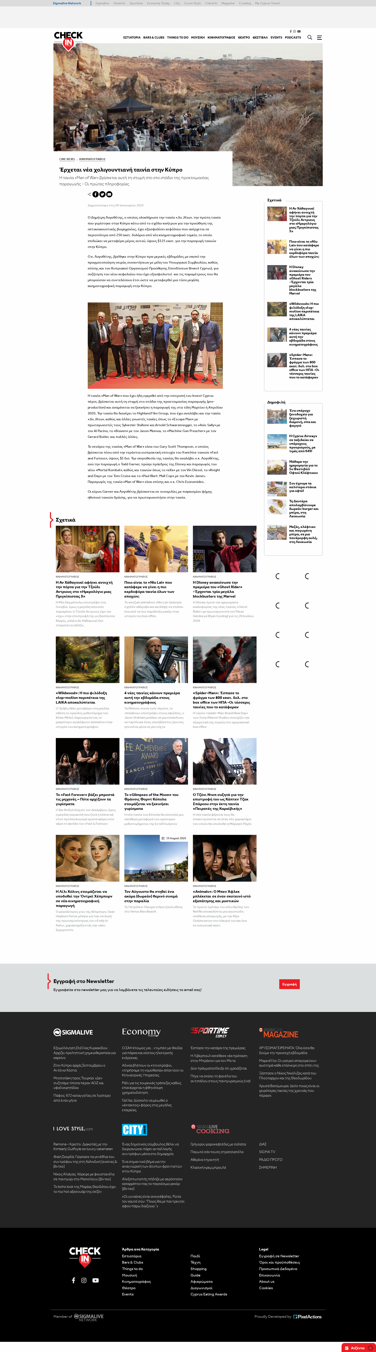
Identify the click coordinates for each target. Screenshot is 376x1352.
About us (266, 1281)
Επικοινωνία (269, 1275)
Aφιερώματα (202, 1281)
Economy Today (158, 3)
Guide (196, 1275)
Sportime (136, 3)
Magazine (228, 3)
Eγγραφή (289, 984)
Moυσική (129, 1275)
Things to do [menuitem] (177, 37)
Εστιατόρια (131, 1256)
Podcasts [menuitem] (293, 37)
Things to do (132, 1268)
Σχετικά (65, 520)
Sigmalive (102, 3)
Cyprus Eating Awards (209, 1294)
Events (128, 1294)
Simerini (119, 3)
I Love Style (192, 3)
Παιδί (195, 1256)
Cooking (245, 3)
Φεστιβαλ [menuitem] (260, 37)
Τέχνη (196, 1262)
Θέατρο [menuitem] (244, 37)
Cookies (266, 1287)
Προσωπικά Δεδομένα (278, 1268)
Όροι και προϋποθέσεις (279, 1262)
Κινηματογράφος (92, 159)
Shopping (199, 1268)
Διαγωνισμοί (201, 1287)
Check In (211, 3)
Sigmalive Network (67, 3)
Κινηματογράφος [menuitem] (221, 37)
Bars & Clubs (132, 1262)
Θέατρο (129, 1287)
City (177, 3)
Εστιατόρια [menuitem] (132, 37)
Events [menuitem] (276, 37)
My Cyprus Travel (267, 3)
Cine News (67, 159)
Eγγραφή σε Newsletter (279, 1256)
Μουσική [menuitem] (198, 37)
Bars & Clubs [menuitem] (153, 37)
